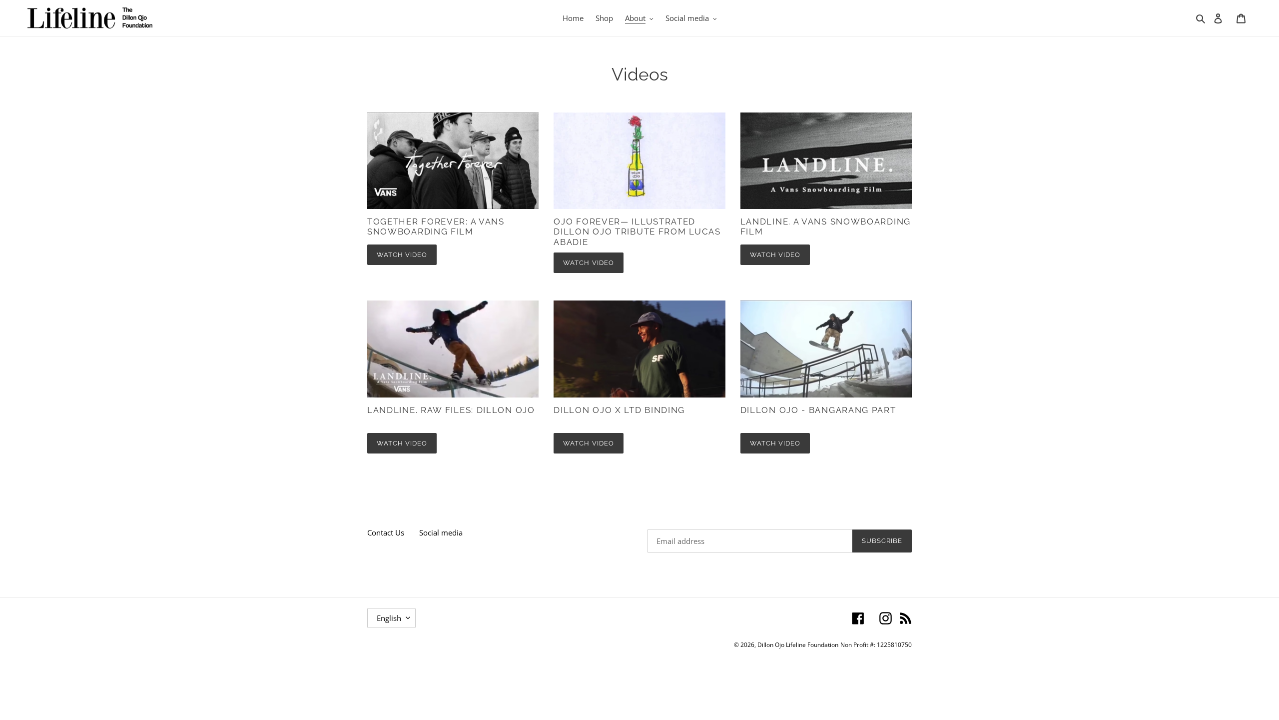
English (389, 618)
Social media (441, 533)
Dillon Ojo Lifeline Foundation (797, 644)
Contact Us (385, 533)
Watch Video (402, 254)
